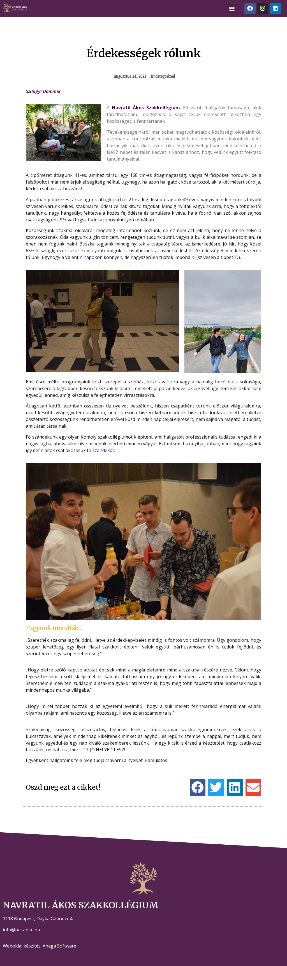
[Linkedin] (275, 8)
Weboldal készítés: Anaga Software (39, 946)
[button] (232, 8)
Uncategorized (163, 76)
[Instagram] (262, 8)
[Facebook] (250, 8)
